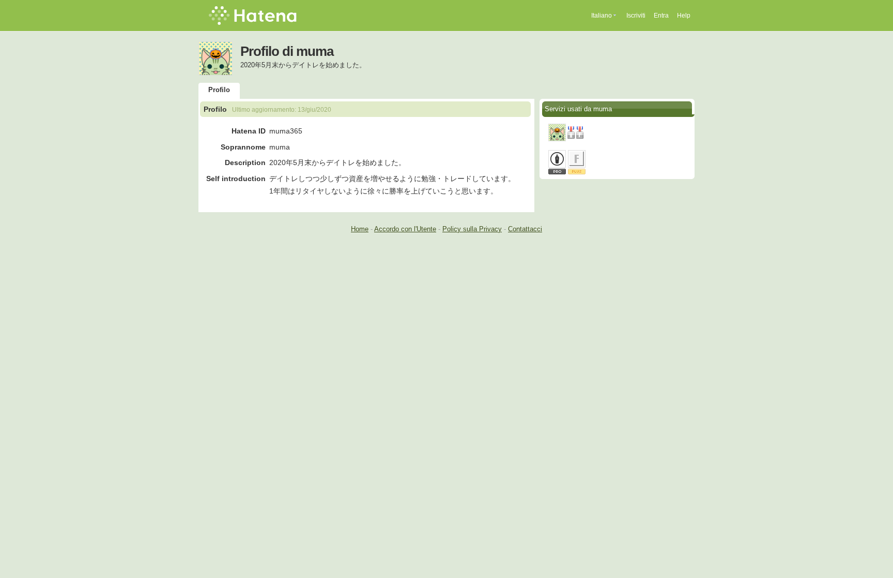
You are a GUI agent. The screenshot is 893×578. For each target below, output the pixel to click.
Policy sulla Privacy (472, 229)
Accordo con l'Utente (405, 229)
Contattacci (525, 229)
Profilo (219, 90)
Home (359, 229)
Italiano (601, 15)
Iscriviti (635, 15)
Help (683, 15)
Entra (661, 15)
